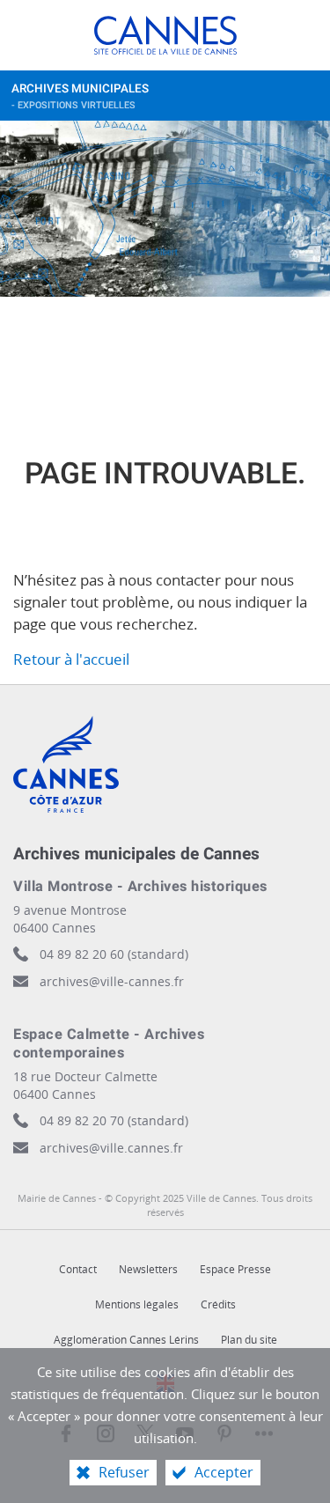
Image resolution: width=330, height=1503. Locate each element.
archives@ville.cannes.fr (111, 1147)
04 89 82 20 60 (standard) (114, 954)
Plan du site (249, 1339)
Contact (78, 1269)
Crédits (218, 1304)
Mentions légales (137, 1304)
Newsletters (148, 1269)
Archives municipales (80, 96)
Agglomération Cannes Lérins (126, 1339)
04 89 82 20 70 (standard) (114, 1120)
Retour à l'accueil (71, 659)
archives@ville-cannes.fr (112, 981)
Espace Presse (235, 1269)
